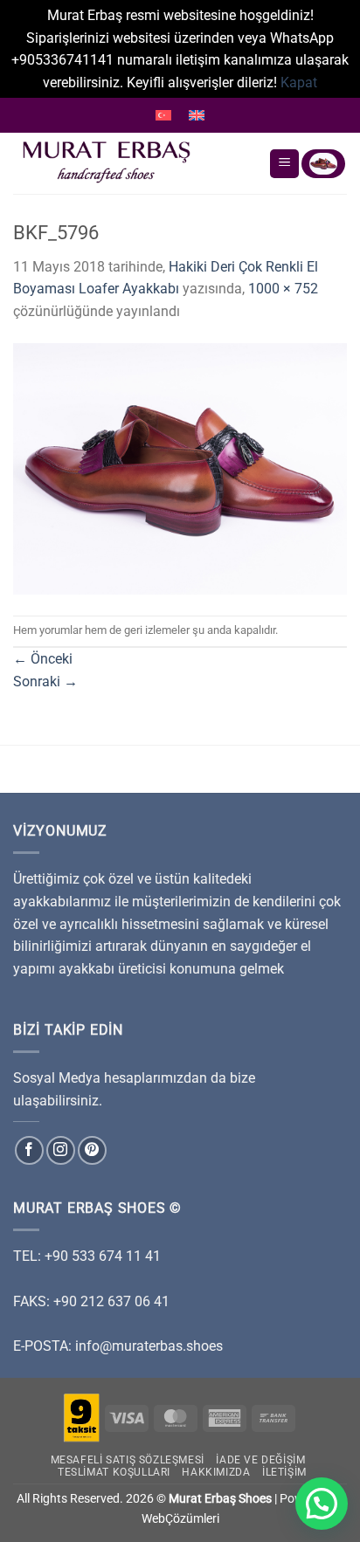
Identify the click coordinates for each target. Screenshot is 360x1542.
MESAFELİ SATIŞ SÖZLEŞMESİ (127, 1460)
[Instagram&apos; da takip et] (60, 1150)
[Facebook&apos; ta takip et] (29, 1150)
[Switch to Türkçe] (163, 115)
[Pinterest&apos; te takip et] (92, 1150)
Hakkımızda (216, 1472)
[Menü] (284, 163)
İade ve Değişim (260, 1460)
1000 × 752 (283, 288)
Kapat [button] (298, 82)
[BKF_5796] (180, 467)
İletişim (284, 1472)
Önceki (43, 659)
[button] (321, 1503)
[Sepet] (323, 163)
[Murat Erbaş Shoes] (134, 163)
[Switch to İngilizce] (196, 115)
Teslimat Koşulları (114, 1472)
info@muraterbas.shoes (149, 1346)
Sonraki (45, 681)
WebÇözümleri (180, 1518)
